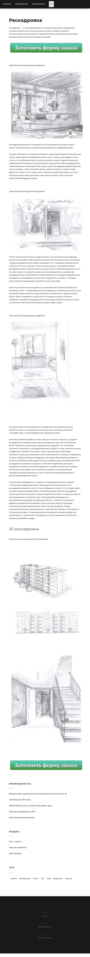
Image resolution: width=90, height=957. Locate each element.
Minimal (68, 878)
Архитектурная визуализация (21, 817)
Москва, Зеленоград (45, 938)
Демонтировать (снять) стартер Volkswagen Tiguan (30, 805)
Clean (49, 878)
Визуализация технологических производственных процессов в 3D (38, 794)
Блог (51, 4)
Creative (13, 878)
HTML (35, 878)
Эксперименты (21, 4)
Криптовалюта (38, 4)
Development (24, 878)
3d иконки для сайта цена (20, 799)
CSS (42, 878)
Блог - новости (15, 841)
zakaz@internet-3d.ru (45, 927)
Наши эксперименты (18, 847)
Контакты (7, 4)
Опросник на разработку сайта (22, 811)
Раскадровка (25, 20)
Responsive (58, 878)
